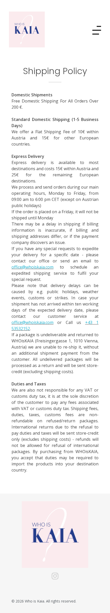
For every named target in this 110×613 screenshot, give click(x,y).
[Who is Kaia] (34, 29)
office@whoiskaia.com (32, 267)
